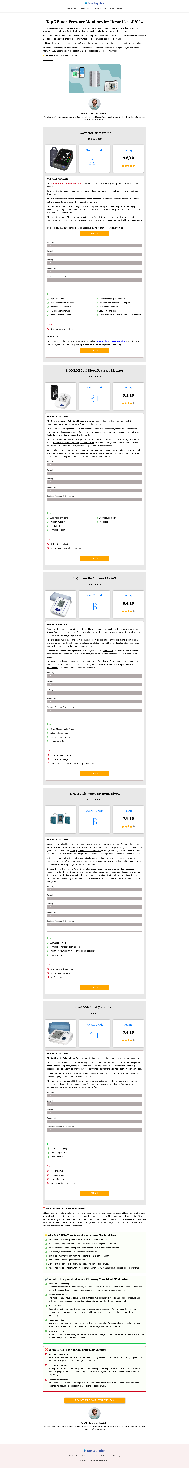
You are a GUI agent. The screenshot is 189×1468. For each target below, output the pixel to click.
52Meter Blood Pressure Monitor (110, 341)
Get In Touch (85, 8)
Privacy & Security (116, 8)
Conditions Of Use (100, 8)
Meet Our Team (72, 8)
